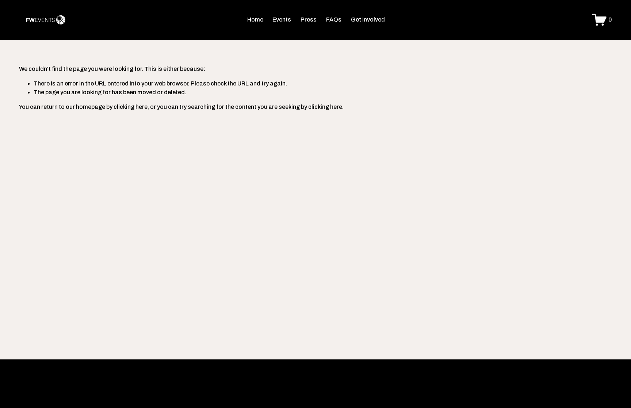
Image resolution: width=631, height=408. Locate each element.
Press (309, 19)
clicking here (131, 107)
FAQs (333, 19)
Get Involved (368, 19)
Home (255, 19)
